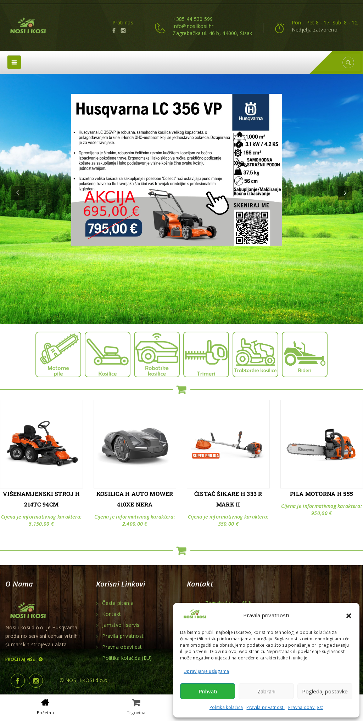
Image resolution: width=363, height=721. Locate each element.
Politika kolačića (226, 707)
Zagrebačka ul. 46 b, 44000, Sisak (212, 33)
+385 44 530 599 (193, 19)
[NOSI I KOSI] (27, 26)
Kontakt (111, 614)
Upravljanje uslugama (206, 671)
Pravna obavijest (305, 707)
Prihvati (208, 691)
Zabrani (266, 691)
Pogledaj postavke (325, 691)
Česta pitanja (118, 603)
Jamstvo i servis (120, 625)
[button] (348, 615)
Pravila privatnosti (265, 707)
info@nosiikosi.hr (193, 26)
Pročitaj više (20, 659)
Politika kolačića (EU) (127, 658)
